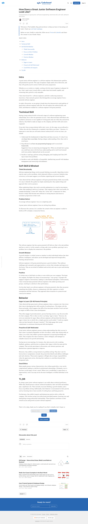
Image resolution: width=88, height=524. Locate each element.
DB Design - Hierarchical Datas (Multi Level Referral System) (35, 461)
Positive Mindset (28, 57)
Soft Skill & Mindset (27, 47)
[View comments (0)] (23, 23)
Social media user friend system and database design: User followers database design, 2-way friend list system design (37, 485)
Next (64, 429)
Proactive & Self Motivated (31, 65)
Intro (22, 41)
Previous (24, 429)
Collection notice (53, 514)
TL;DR (23, 70)
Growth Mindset (28, 55)
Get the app (51, 517)
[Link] (17, 77)
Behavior (24, 60)
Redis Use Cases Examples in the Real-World (33, 472)
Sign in (84, 3)
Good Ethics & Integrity (30, 68)
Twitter (52, 32)
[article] (44, 464)
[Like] (20, 23)
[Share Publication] (71, 3)
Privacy (43, 514)
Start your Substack (40, 517)
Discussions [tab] (29, 456)
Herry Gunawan (28, 477)
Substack (37, 521)
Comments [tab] (22, 439)
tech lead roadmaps (36, 29)
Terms (47, 514)
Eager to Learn (28, 62)
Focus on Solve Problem (30, 52)
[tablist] (25, 439)
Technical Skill (25, 44)
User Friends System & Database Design (31, 483)
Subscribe (76, 3)
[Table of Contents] (1, 262)
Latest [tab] (24, 456)
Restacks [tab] (28, 439)
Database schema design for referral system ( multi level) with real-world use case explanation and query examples (37, 464)
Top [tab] (20, 456)
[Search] (68, 3)
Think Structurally (29, 49)
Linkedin (58, 32)
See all (21, 493)
